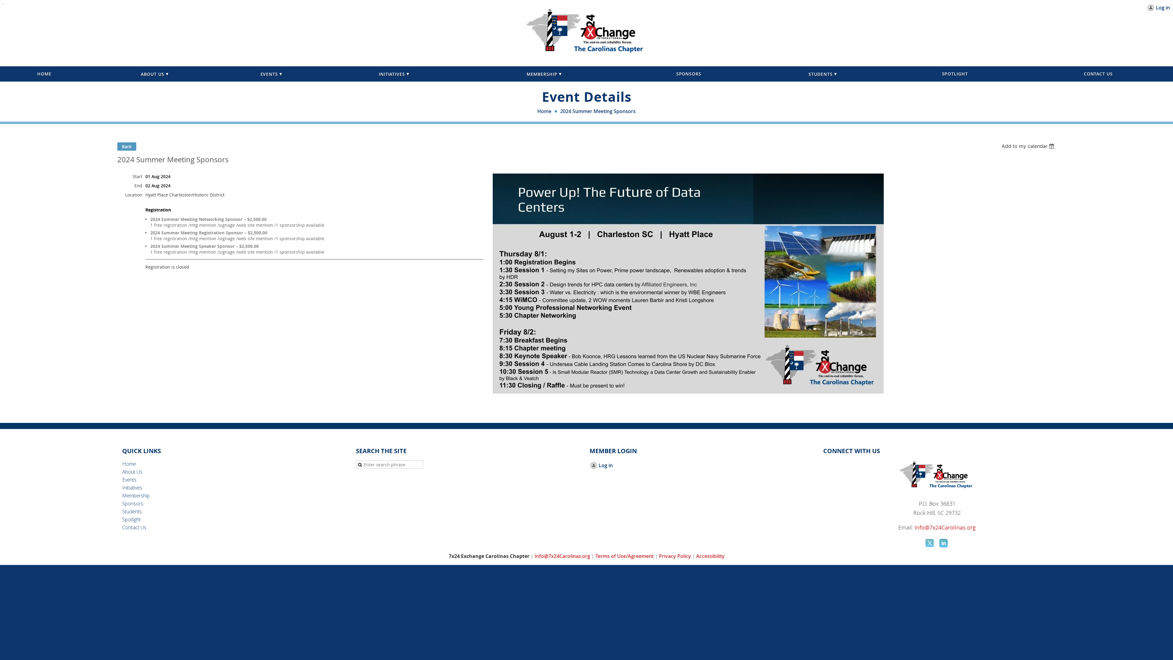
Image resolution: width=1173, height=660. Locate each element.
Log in (1163, 8)
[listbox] (1029, 146)
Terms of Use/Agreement (624, 556)
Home (544, 111)
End (138, 186)
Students (132, 511)
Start (137, 176)
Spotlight (131, 519)
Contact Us (134, 527)
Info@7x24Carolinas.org (945, 527)
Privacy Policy (675, 556)
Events (129, 479)
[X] (930, 543)
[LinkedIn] (944, 543)
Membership (136, 495)
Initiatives (132, 487)
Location (133, 195)
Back (127, 146)
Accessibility (710, 556)
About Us (132, 471)
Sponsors (132, 503)
